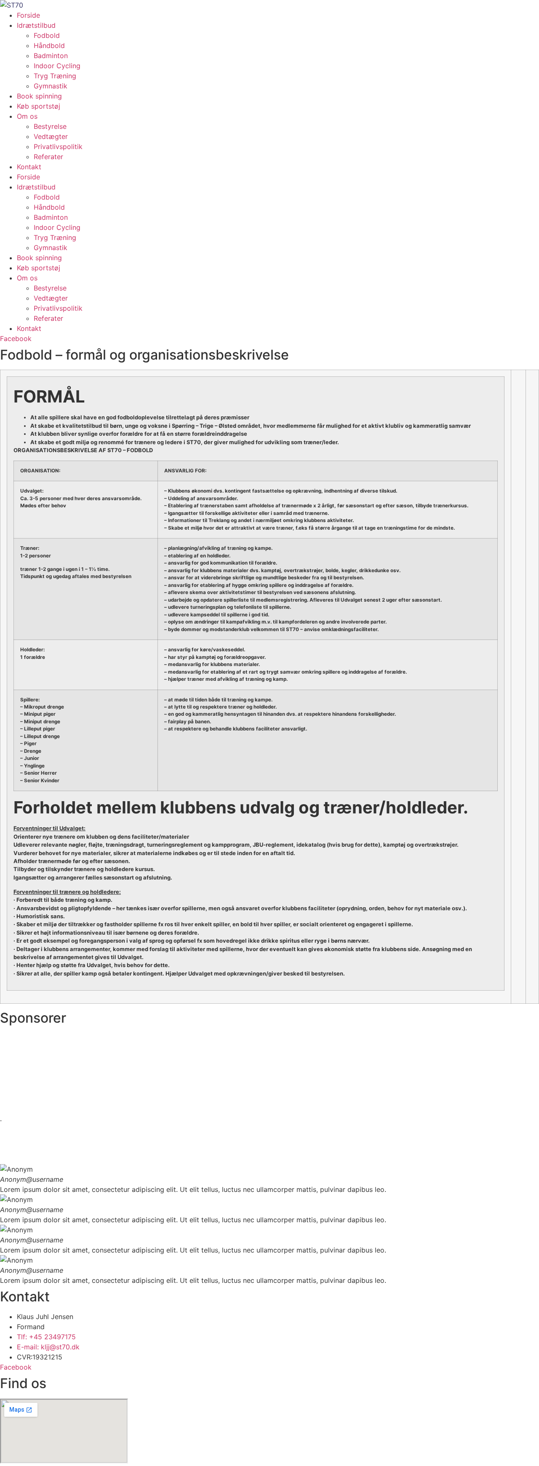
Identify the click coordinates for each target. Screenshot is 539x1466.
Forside (28, 15)
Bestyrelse (50, 126)
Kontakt (29, 167)
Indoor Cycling (57, 65)
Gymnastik (50, 86)
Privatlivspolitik (58, 146)
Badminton (51, 55)
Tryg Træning (55, 76)
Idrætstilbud (36, 25)
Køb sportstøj (38, 106)
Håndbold (49, 45)
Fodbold (47, 35)
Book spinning (39, 96)
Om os (27, 116)
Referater (48, 156)
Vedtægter (51, 136)
